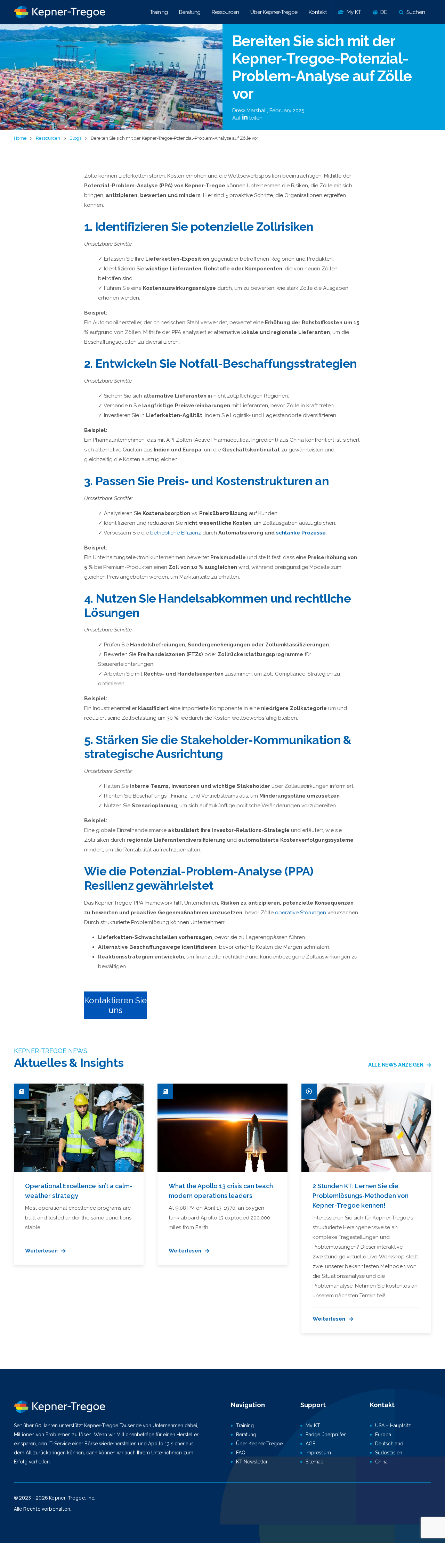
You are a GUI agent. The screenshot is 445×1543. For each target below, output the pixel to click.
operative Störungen (300, 912)
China (381, 1461)
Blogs (75, 138)
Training (159, 12)
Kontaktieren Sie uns (115, 1005)
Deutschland (389, 1443)
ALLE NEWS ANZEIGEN (395, 1065)
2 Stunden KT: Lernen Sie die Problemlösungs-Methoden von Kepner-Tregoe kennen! (360, 1195)
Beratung (190, 12)
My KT (313, 1425)
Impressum (318, 1452)
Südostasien (388, 1452)
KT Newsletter (252, 1461)
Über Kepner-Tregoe (274, 12)
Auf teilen (247, 118)
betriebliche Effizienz (175, 533)
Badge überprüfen (326, 1434)
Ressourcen (225, 12)
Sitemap (315, 1461)
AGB (311, 1443)
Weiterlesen (41, 1251)
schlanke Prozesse (301, 533)
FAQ (240, 1452)
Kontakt (318, 12)
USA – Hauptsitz (393, 1425)
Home (20, 138)
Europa (383, 1434)
